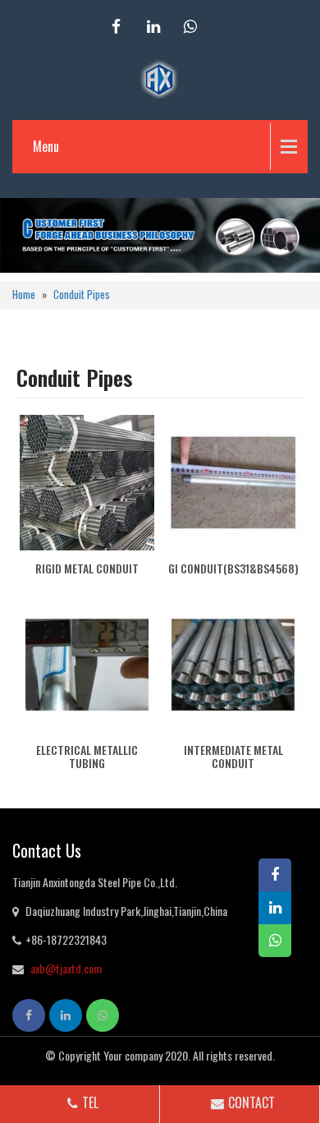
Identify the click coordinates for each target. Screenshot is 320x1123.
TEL (90, 1102)
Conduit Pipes (81, 294)
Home (23, 294)
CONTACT (251, 1102)
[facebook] (116, 27)
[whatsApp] (190, 27)
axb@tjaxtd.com (66, 968)
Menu (46, 146)
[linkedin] (153, 27)
